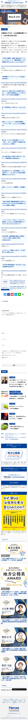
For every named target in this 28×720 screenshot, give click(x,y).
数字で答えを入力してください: (9, 355)
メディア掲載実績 (13, 702)
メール (4, 339)
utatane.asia (6, 240)
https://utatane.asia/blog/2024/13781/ (12, 244)
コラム (21, 699)
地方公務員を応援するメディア (14, 713)
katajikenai (12, 158)
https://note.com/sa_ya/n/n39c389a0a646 (14, 82)
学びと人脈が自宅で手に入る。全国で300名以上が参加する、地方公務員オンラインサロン (18, 282)
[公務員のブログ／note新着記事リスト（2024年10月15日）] (15, 294)
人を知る (16, 699)
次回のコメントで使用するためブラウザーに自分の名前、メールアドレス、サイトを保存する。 (14, 351)
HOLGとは (5, 699)
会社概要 (11, 699)
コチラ (24, 6)
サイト (3, 345)
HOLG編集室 (5, 301)
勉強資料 (20, 701)
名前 (3, 333)
